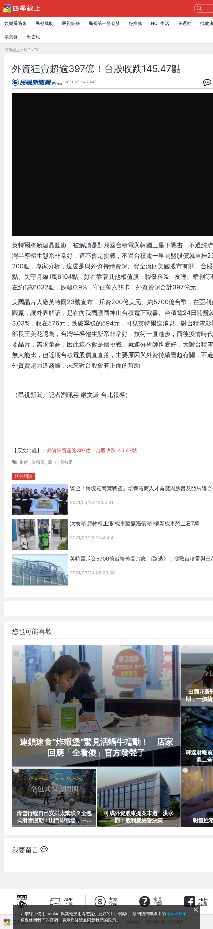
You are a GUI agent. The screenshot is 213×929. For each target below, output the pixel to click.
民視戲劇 (44, 23)
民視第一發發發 (104, 23)
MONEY (31, 49)
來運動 (184, 23)
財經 (24, 462)
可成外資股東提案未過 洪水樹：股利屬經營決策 (138, 816)
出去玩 (33, 36)
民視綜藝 (71, 23)
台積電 (38, 462)
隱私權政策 (176, 913)
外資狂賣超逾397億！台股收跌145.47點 (92, 450)
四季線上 (12, 49)
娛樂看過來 (15, 23)
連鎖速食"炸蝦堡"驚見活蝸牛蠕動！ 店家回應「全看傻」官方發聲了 (96, 747)
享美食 (11, 36)
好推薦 (135, 23)
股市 (52, 462)
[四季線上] (21, 8)
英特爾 (66, 462)
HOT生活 (160, 23)
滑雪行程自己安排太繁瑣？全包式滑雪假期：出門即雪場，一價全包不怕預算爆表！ (54, 817)
